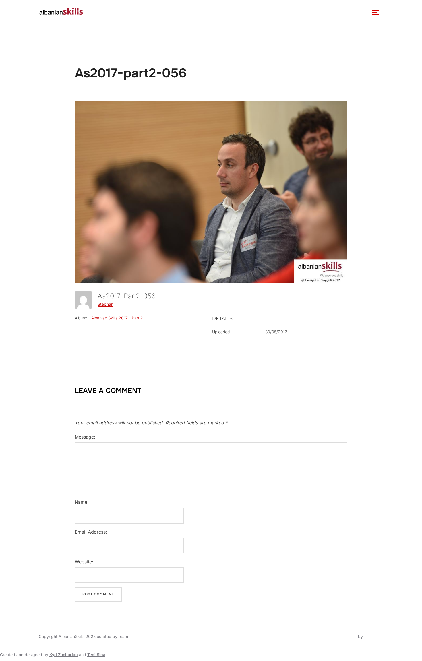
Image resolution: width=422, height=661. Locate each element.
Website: (84, 562)
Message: (85, 437)
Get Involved (282, 12)
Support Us (323, 12)
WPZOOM (373, 636)
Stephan (105, 304)
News (162, 12)
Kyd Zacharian (63, 654)
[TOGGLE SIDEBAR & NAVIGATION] (377, 12)
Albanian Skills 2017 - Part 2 (117, 317)
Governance (134, 12)
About (99, 12)
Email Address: (91, 532)
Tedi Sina (96, 654)
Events (184, 12)
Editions (216, 12)
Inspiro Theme (343, 636)
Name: (82, 502)
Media (246, 12)
